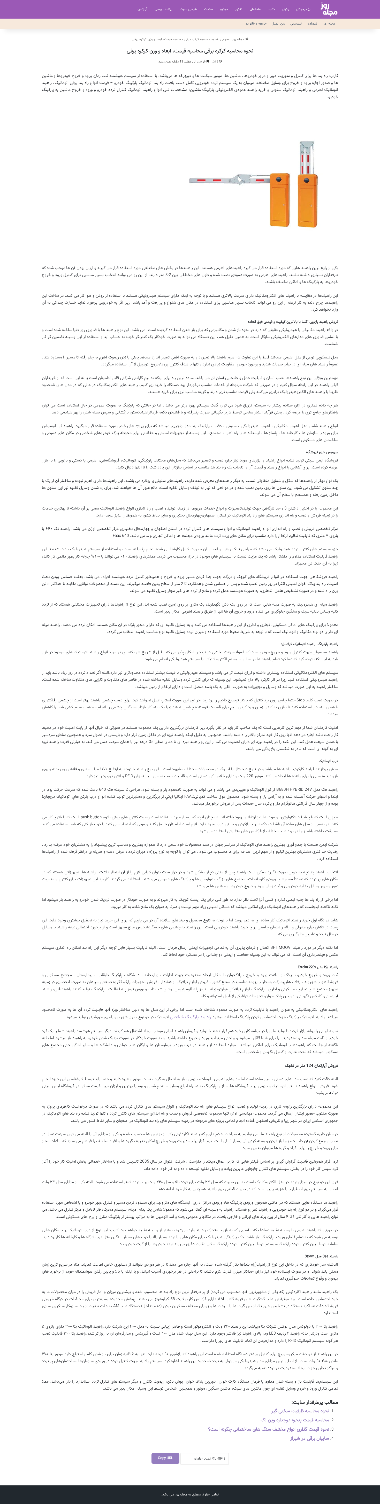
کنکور (238, 9)
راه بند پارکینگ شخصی (190, 1017)
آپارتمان (142, 9)
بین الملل (278, 23)
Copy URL (165, 1458)
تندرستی (296, 23)
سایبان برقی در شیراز (309, 1438)
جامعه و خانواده (256, 23)
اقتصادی (312, 23)
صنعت (208, 9)
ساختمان (255, 9)
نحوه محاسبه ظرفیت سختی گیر (300, 1411)
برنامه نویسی (163, 9)
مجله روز (329, 23)
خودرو (224, 9)
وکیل (285, 9)
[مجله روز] (329, 9)
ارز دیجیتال (303, 9)
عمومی (225, 39)
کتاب (272, 9)
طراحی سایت (188, 9)
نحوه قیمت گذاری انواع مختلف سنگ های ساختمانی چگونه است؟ (268, 1429)
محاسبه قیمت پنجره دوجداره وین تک (295, 1420)
